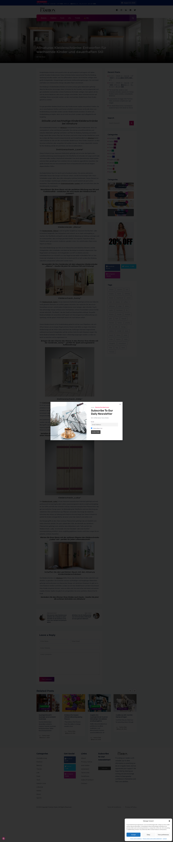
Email (92, 421)
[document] (86, 421)
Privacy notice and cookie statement (152, 838)
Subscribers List (97, 428)
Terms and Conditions (136, 838)
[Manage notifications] (3, 838)
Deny (148, 835)
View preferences (163, 835)
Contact (165, 838)
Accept (133, 835)
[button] (169, 821)
